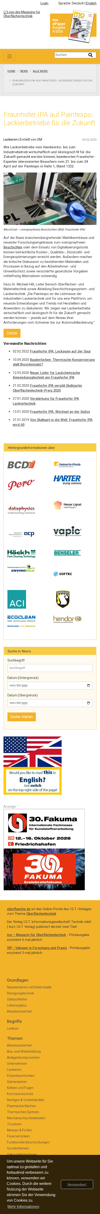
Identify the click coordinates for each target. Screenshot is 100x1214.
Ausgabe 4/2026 (58, 29)
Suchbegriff (16, 660)
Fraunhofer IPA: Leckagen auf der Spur (60, 351)
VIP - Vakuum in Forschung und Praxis (37, 948)
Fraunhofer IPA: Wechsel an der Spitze (60, 411)
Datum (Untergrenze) (23, 678)
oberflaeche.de (18, 909)
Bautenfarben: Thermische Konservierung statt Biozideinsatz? (54, 362)
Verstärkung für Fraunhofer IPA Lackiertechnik (46, 401)
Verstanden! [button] (77, 1184)
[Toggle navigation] (9, 56)
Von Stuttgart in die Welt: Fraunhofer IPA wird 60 (53, 422)
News (24, 71)
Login (44, 3)
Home (11, 71)
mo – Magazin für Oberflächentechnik (36, 935)
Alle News (40, 71)
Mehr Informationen (23, 1207)
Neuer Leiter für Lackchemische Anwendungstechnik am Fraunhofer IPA (46, 375)
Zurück (12, 333)
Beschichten (12, 247)
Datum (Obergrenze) (22, 695)
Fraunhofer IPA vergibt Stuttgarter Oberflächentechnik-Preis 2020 (47, 388)
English (91, 3)
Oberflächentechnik (41, 913)
